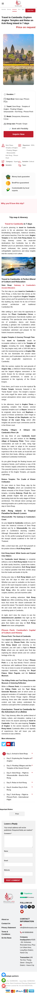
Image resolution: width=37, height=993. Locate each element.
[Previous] (4, 61)
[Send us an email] (33, 906)
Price (19, 9)
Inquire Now (30, 10)
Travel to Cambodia (14, 224)
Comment (8, 833)
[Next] (33, 61)
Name (6, 851)
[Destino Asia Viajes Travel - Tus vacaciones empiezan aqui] (18, 3)
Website (7, 870)
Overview (4, 9)
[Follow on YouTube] (22, 911)
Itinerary (9, 9)
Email (6, 860)
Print (17, 814)
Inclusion (14, 9)
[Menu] (3, 3)
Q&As (23, 9)
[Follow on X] (29, 906)
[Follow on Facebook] (22, 906)
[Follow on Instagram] (25, 906)
